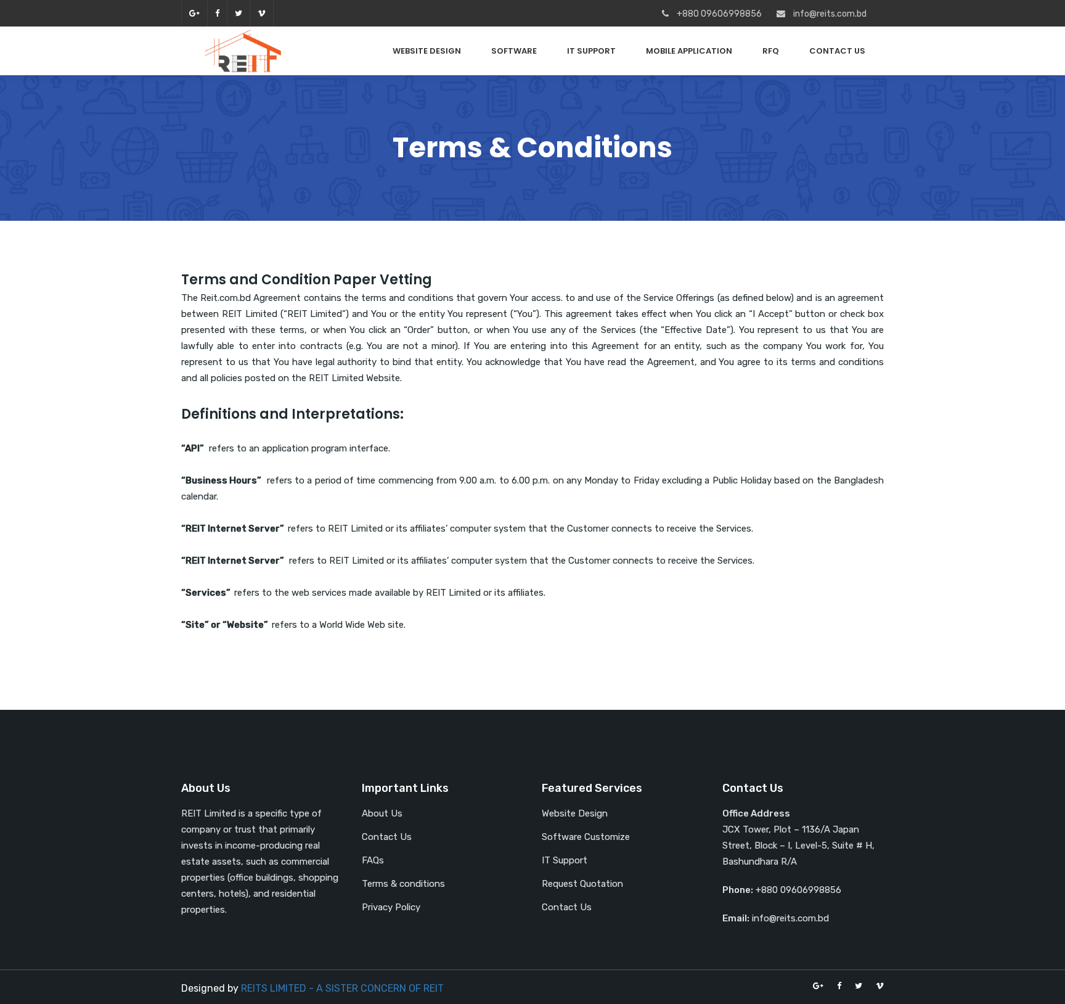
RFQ (770, 51)
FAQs (373, 860)
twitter (238, 13)
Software (514, 51)
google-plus (194, 13)
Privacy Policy (391, 907)
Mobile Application (689, 51)
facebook (217, 13)
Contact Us (837, 51)
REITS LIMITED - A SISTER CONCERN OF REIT (342, 988)
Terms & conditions (403, 883)
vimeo (262, 13)
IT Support (591, 51)
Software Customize (586, 836)
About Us (382, 813)
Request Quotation (582, 883)
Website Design (427, 51)
